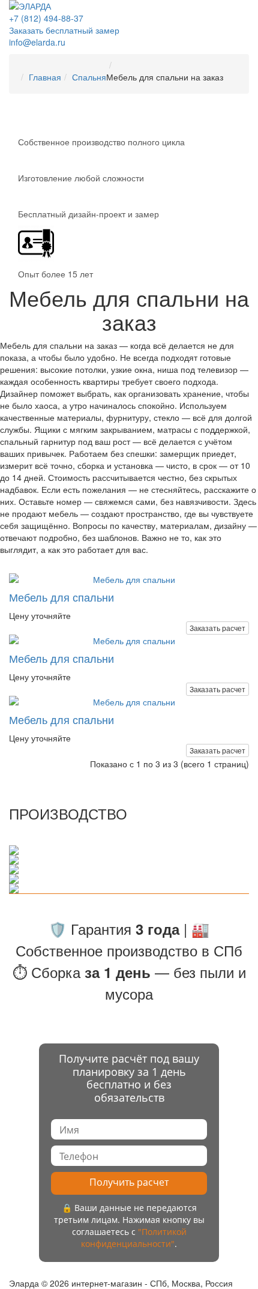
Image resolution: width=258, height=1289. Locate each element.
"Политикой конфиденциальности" (134, 1237)
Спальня (89, 77)
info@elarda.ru (37, 42)
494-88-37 (46, 18)
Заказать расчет (217, 628)
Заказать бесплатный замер (64, 30)
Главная (45, 77)
